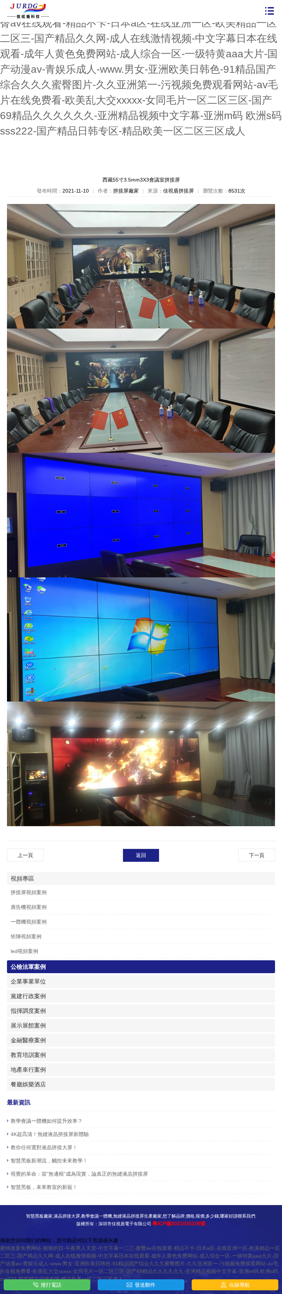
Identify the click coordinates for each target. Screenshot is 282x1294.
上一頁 (25, 855)
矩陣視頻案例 (26, 936)
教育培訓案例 (28, 1055)
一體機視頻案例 (29, 922)
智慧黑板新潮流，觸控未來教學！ (49, 1161)
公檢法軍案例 (28, 967)
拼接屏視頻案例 (29, 892)
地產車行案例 (28, 1070)
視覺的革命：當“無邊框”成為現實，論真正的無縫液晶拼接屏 (79, 1174)
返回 (141, 855)
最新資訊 (18, 1102)
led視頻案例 (24, 951)
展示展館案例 (28, 1025)
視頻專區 (22, 878)
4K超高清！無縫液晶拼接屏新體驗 (50, 1134)
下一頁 (256, 855)
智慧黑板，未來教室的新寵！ (44, 1187)
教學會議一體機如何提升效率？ (47, 1121)
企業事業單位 (28, 981)
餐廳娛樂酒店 (28, 1084)
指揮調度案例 (28, 1011)
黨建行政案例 (28, 996)
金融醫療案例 (28, 1040)
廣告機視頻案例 (29, 907)
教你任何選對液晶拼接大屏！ (44, 1147)
